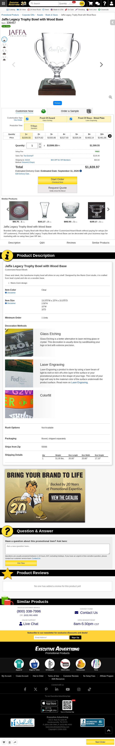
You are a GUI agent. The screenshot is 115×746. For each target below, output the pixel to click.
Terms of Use (53, 676)
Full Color (93, 10)
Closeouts (105, 10)
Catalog (12, 10)
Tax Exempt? (29, 156)
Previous (7, 209)
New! (47, 10)
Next (110, 136)
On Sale (71, 10)
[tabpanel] (19, 212)
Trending (81, 10)
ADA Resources (58, 679)
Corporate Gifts (28, 15)
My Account (6, 676)
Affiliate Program (106, 676)
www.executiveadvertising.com (57, 727)
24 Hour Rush (35, 10)
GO (81, 3)
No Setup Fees (89, 676)
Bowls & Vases (52, 15)
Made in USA (58, 10)
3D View (22, 10)
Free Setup (6, 26)
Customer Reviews (71, 676)
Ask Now (21, 563)
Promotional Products (10, 15)
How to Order (38, 676)
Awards (40, 15)
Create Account (22, 676)
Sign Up (75, 637)
